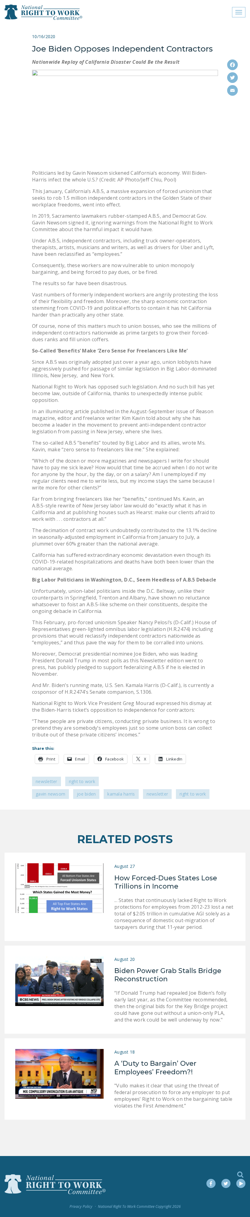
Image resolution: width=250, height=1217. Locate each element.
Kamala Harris (121, 794)
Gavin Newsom (50, 794)
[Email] (232, 90)
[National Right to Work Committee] (44, 12)
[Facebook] (232, 64)
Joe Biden (86, 794)
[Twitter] (232, 77)
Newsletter (46, 781)
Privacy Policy (81, 1206)
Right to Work (82, 781)
